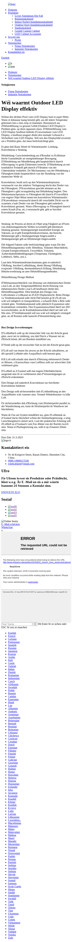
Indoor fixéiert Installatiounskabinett (34, 21)
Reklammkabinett (24, 18)
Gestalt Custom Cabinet (27, 31)
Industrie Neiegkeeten (26, 49)
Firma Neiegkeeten (25, 46)
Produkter (13, 12)
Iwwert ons (14, 37)
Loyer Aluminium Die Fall (29, 15)
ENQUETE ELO (10, 492)
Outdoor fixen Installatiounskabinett (34, 24)
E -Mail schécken (10, 524)
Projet (18, 40)
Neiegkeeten (14, 43)
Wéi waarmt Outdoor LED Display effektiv (31, 78)
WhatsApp (7, 527)
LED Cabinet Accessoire (28, 34)
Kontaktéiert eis (16, 52)
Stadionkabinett (23, 27)
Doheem (12, 9)
